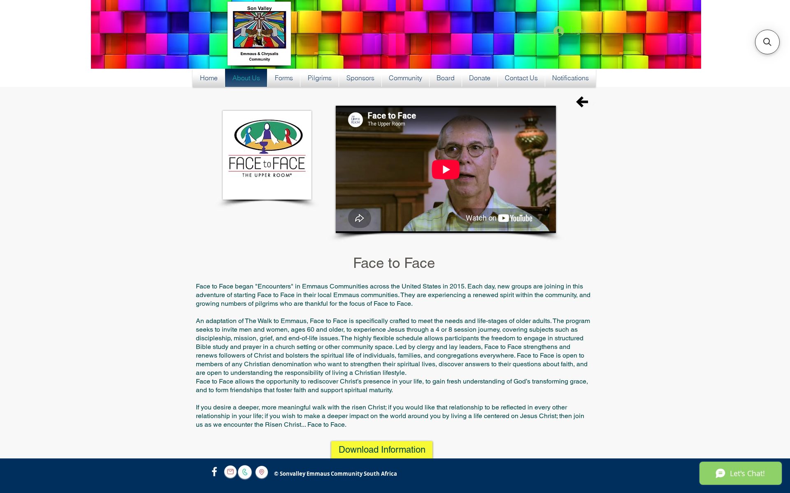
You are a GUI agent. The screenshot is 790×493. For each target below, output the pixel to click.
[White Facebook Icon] (214, 471)
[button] (767, 42)
